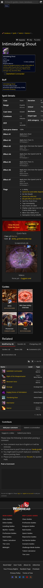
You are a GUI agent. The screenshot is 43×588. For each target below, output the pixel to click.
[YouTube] (27, 577)
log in (19, 493)
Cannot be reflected (29, 196)
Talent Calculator (9, 540)
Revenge (9, 387)
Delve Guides (7, 523)
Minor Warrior (38, 377)
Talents (20, 33)
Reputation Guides (29, 537)
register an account (28, 493)
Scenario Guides (28, 544)
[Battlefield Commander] (4, 371)
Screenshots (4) (21, 243)
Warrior (27, 33)
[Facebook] (23, 577)
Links (38, 40)
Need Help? (7, 565)
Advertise (36, 565)
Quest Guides (27, 533)
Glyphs (38, 375)
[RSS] (30, 577)
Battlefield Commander (16, 74)
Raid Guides (7, 537)
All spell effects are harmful (31, 199)
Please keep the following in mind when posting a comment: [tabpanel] (21, 466)
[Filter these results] (32, 361)
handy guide (36, 449)
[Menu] (2, 2)
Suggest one (26, 278)
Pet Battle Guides (29, 540)
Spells (14, 33)
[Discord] (12, 577)
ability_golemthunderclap (21, 239)
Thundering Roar (12, 397)
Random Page (25, 569)
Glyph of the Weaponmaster (16, 376)
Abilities (38, 407)
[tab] (7, 344)
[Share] (41, 2)
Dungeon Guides (28, 526)
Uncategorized (38, 387)
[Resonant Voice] (4, 382)
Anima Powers (38, 392)
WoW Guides (7, 516)
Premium (36, 569)
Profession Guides (9, 533)
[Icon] (5, 51)
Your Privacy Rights (11, 569)
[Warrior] (4, 408)
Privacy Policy (15, 573)
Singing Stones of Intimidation (16, 392)
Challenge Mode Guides (31, 547)
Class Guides (7, 519)
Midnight (6, 547)
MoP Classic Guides (30, 516)
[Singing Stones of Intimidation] (4, 392)
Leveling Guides (9, 526)
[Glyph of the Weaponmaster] (4, 376)
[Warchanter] (4, 403)
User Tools (18, 565)
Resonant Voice (11, 382)
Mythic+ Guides (8, 530)
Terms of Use (28, 573)
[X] (16, 577)
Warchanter (10, 403)
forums (30, 457)
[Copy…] (28, 361)
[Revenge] (4, 387)
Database (7, 33)
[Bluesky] (19, 577)
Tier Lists (6, 544)
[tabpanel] (21, 388)
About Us (27, 565)
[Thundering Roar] (4, 398)
